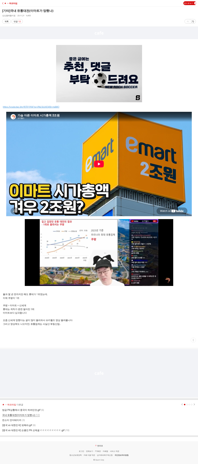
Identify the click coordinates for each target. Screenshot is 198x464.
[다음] (194, 404)
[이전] (182, 404)
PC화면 (98, 451)
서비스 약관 (114, 451)
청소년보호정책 (75, 455)
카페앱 (105, 451)
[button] (15, 3)
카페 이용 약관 (89, 455)
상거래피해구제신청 (105, 455)
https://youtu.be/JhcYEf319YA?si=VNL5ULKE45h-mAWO (31, 107)
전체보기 (89, 451)
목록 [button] (6, 21)
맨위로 (100, 445)
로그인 (81, 451)
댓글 (17, 21)
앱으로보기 (188, 3)
